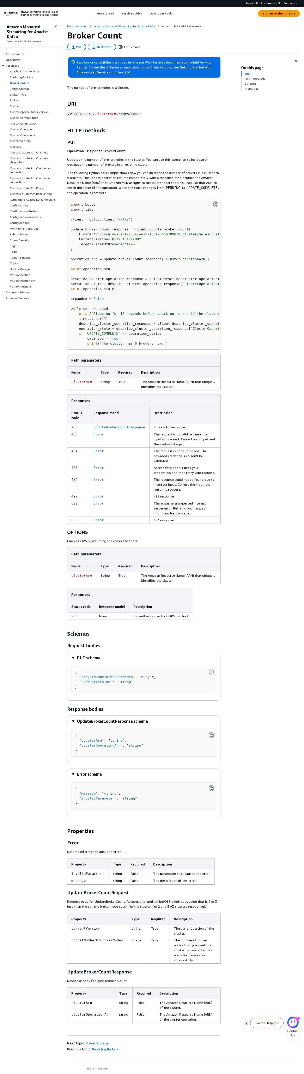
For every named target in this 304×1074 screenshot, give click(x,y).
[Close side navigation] (56, 26)
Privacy (90, 1068)
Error (98, 434)
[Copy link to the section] (63, 104)
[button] (86, 657)
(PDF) (128, 72)
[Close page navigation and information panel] (296, 61)
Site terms (104, 1068)
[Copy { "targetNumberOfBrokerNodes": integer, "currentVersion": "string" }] (211, 672)
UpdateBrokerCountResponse (119, 427)
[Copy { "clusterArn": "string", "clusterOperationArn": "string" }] (211, 735)
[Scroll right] (175, 13)
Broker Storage (97, 1043)
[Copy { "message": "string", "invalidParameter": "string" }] (211, 788)
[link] (181, 26)
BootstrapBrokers (105, 1049)
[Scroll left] (93, 13)
